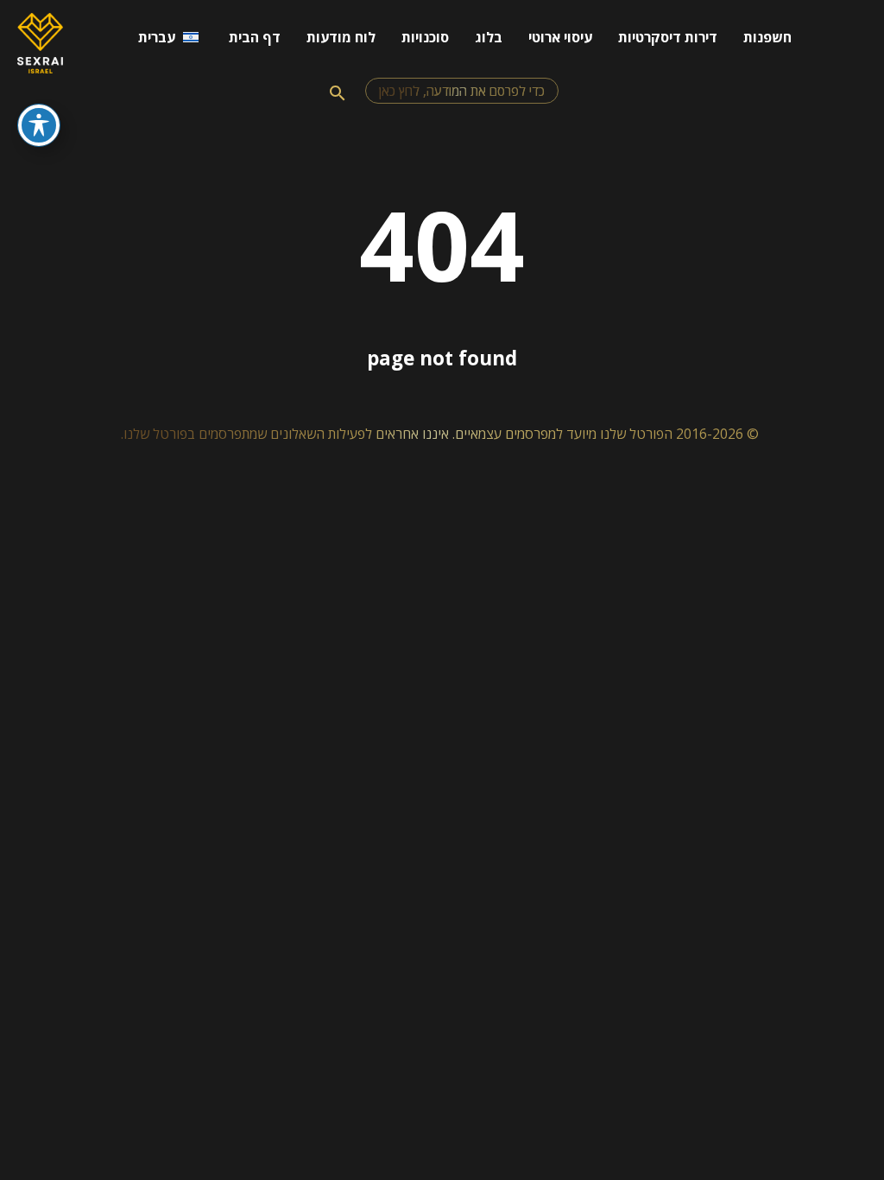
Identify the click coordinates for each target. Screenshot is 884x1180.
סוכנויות (425, 37)
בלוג (488, 37)
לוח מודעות (341, 37)
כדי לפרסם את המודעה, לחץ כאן (462, 90)
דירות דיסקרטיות (667, 37)
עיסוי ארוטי (560, 37)
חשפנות (767, 37)
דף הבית (255, 37)
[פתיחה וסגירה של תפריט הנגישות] (39, 125)
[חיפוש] (337, 93)
